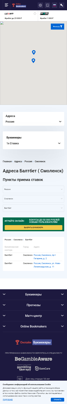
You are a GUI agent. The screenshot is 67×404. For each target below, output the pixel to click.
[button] (33, 61)
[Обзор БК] (20, 15)
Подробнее (8, 400)
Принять (57, 400)
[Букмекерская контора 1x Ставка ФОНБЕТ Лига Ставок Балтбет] (33, 208)
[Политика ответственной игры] (33, 366)
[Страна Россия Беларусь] (33, 189)
